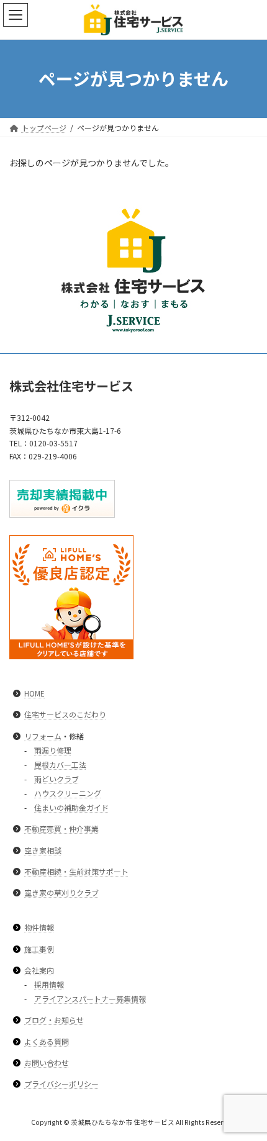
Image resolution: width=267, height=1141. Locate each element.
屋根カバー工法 (60, 764)
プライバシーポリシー (61, 1083)
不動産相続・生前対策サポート (76, 871)
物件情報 (39, 927)
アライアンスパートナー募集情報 (90, 998)
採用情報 (49, 984)
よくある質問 (46, 1040)
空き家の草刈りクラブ (61, 892)
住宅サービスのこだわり (65, 714)
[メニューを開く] (15, 15)
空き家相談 (42, 849)
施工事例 (39, 948)
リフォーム (42, 735)
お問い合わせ (46, 1062)
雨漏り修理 (52, 749)
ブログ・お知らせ (54, 1019)
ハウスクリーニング (67, 793)
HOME (34, 693)
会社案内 (39, 970)
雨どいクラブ (56, 778)
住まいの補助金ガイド (71, 807)
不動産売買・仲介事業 (61, 828)
